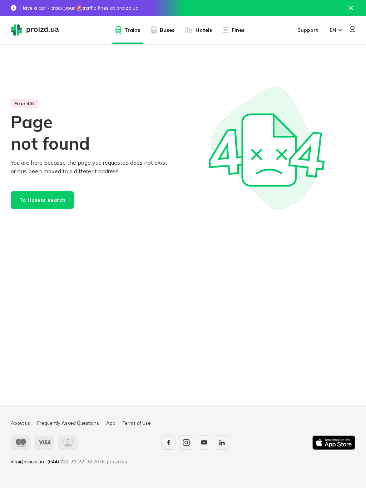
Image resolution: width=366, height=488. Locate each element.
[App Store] (333, 442)
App (110, 423)
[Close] (351, 8)
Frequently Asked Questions (68, 423)
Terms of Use (137, 423)
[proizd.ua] (36, 30)
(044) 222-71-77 (66, 461)
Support (307, 30)
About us (20, 423)
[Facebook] (168, 442)
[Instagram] (186, 442)
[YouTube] (204, 442)
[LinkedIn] (222, 442)
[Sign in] (352, 29)
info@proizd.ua (27, 461)
